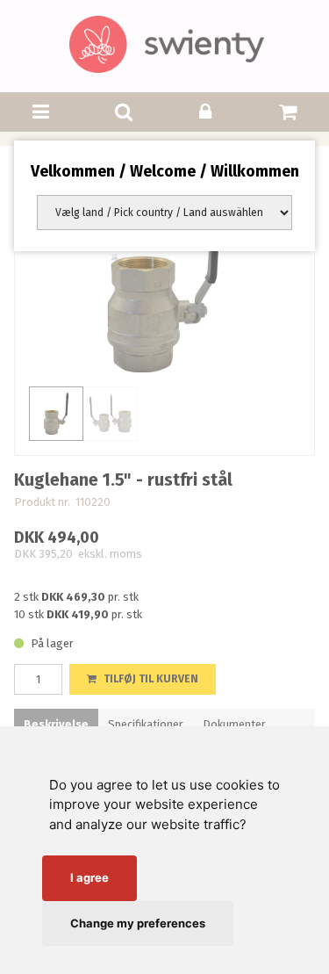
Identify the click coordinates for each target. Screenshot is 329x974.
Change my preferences (137, 923)
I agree (89, 877)
